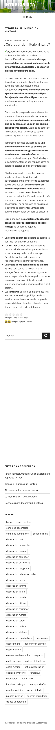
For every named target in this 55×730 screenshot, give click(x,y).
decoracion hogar (15, 580)
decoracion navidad (16, 597)
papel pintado (34, 690)
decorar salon (13, 649)
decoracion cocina (16, 551)
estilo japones (13, 661)
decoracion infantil (16, 585)
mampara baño (37, 684)
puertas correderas (37, 696)
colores (28, 522)
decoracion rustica (16, 614)
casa (18, 522)
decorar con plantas (35, 643)
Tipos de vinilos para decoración (22, 490)
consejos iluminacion (17, 533)
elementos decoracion (18, 655)
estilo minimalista (35, 661)
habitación (12, 678)
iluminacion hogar (16, 684)
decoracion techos (16, 626)
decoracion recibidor (17, 609)
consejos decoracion (17, 527)
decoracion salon (15, 620)
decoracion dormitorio (18, 562)
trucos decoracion (16, 701)
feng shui (35, 672)
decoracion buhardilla (17, 545)
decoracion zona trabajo (19, 638)
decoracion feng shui (17, 568)
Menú (29, 16)
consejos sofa (40, 533)
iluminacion (28, 678)
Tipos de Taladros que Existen (21, 484)
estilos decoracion (34, 667)
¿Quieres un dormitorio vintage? (27, 44)
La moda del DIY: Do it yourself (21, 496)
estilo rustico (13, 667)
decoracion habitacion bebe (21, 574)
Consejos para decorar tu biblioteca (24, 503)
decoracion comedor (17, 557)
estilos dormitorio (16, 672)
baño (9, 522)
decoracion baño (15, 539)
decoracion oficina (16, 603)
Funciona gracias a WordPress (32, 722)
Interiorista (20, 4)
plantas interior (14, 696)
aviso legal (10, 722)
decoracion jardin (15, 591)
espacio (39, 655)
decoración (42, 638)
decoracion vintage (16, 632)
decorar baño (13, 643)
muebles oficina (14, 690)
